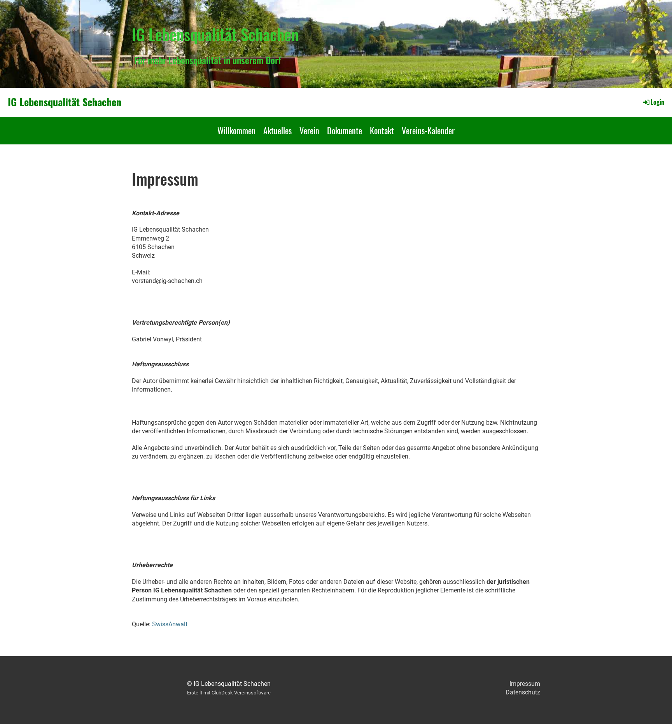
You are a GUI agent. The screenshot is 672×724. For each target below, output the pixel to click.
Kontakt (382, 130)
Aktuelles (277, 130)
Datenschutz (523, 692)
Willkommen (236, 130)
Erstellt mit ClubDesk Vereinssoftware (229, 693)
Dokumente (344, 130)
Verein (309, 130)
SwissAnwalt (169, 624)
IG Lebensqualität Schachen (64, 102)
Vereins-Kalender (428, 130)
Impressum (524, 683)
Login (657, 102)
